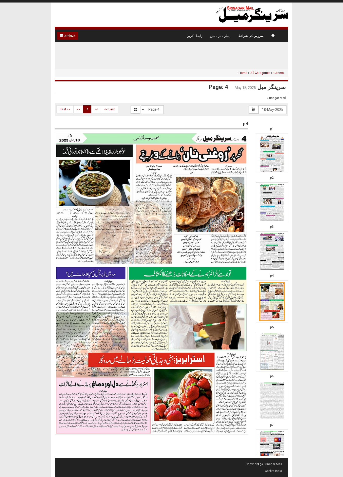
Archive (69, 36)
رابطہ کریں (194, 36)
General (278, 73)
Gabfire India (273, 471)
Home (243, 73)
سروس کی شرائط (251, 36)
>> (96, 109)
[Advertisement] (33, 88)
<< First (65, 109)
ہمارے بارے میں (220, 36)
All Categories (260, 73)
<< (78, 109)
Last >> (109, 109)
